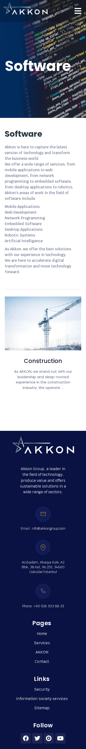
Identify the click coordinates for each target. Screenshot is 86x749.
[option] (43, 341)
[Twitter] (37, 738)
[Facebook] (26, 738)
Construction (43, 361)
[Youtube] (60, 738)
